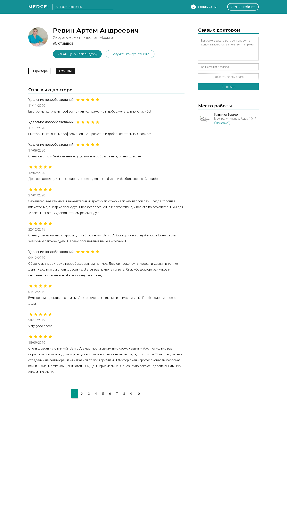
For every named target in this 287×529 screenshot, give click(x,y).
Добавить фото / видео (228, 76)
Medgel (39, 6)
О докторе (40, 71)
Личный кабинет (243, 7)
